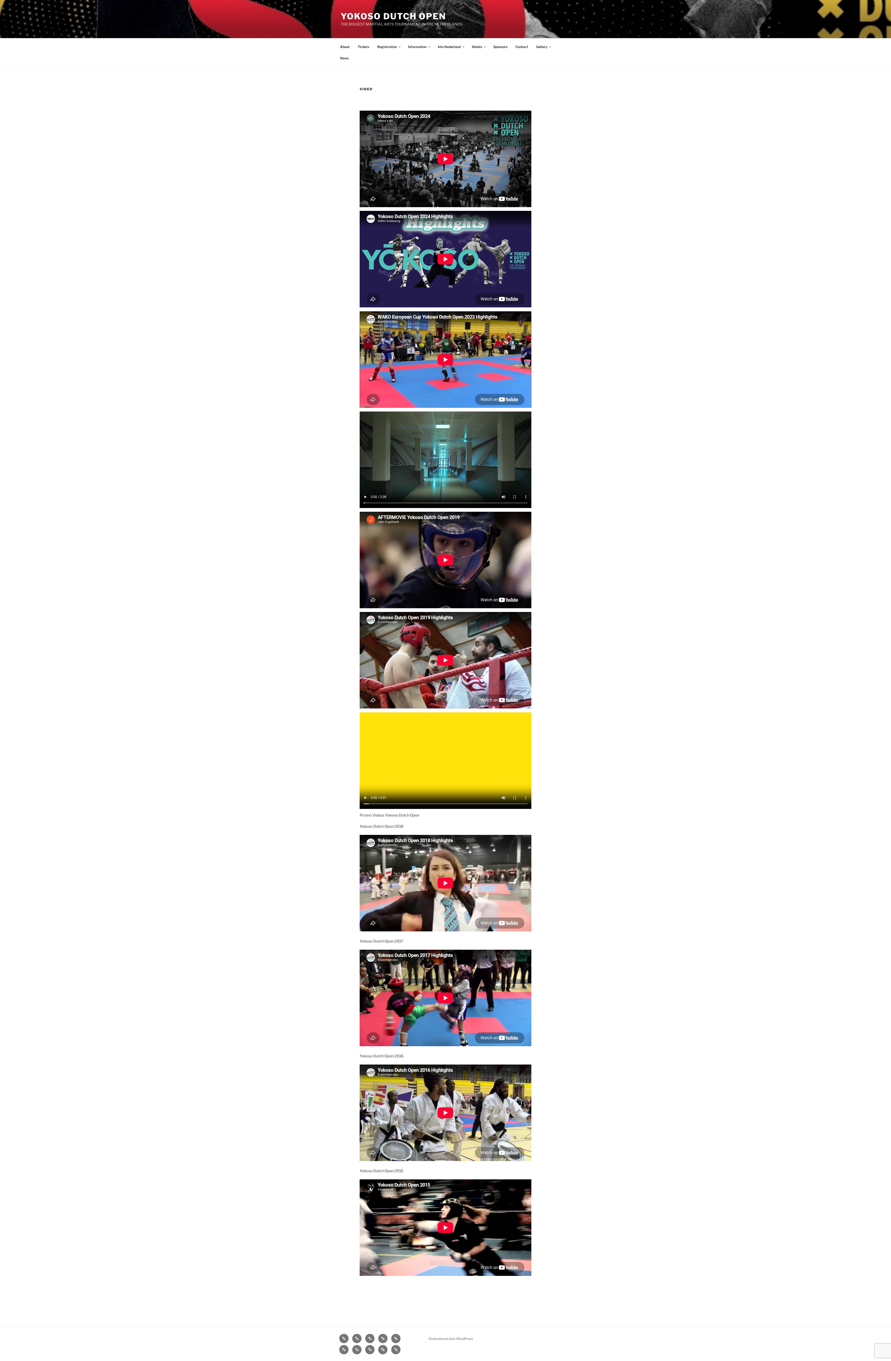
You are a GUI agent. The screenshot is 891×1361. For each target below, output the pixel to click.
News (344, 58)
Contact (522, 47)
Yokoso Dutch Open (393, 16)
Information (417, 47)
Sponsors (500, 47)
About (345, 47)
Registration (387, 47)
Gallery (541, 47)
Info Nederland (449, 47)
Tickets (363, 47)
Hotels (477, 47)
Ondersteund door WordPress (451, 1339)
